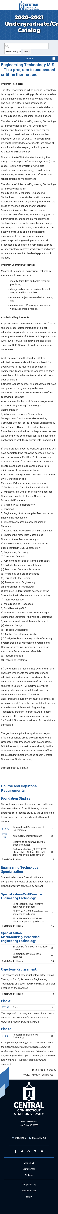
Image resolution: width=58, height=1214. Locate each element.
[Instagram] (29, 1151)
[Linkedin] (35, 1151)
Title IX (29, 1197)
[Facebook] (15, 1151)
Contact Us (29, 1163)
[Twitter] (22, 1151)
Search (27, 51)
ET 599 (5, 1007)
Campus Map (29, 1169)
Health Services (29, 1190)
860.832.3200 (39, 1138)
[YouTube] (42, 1151)
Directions (20, 1138)
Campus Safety (29, 1184)
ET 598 (5, 1036)
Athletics (29, 1175)
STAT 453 (4, 836)
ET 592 (5, 828)
